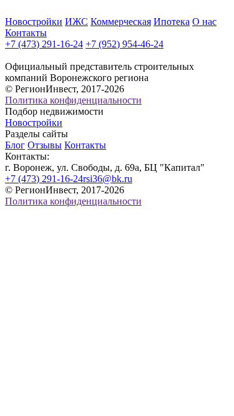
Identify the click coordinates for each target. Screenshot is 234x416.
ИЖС (76, 21)
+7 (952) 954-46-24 (124, 44)
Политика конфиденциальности (73, 100)
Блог (15, 145)
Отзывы (44, 145)
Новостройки (33, 21)
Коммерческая (120, 21)
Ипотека (172, 21)
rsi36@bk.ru (107, 178)
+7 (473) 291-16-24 (44, 44)
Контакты (26, 32)
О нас (204, 21)
